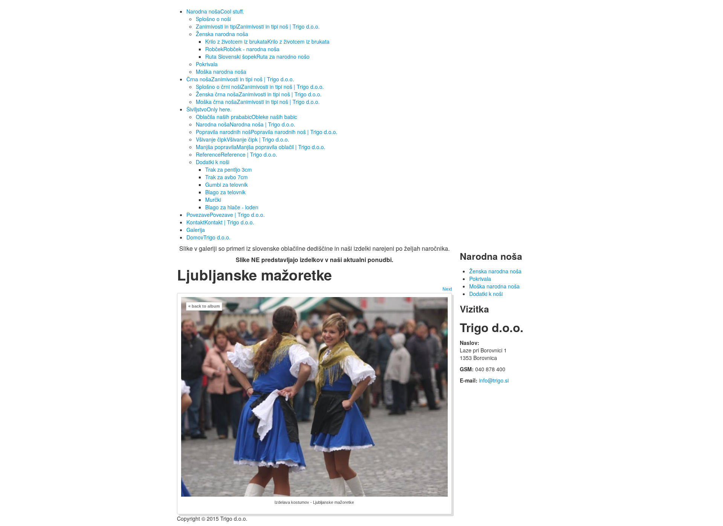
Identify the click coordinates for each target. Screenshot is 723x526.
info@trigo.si (494, 380)
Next (447, 289)
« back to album (204, 306)
